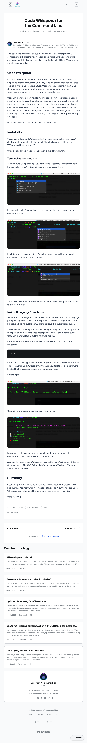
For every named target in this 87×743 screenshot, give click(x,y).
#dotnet (12, 507)
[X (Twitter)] (25, 43)
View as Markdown (63, 31)
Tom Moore (18, 42)
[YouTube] (45, 698)
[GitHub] (38, 698)
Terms (55, 714)
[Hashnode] (52, 698)
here (72, 139)
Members (32, 714)
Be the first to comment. (50, 536)
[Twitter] (34, 698)
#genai (45, 507)
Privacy (48, 714)
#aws (21, 507)
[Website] (49, 698)
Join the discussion (70, 528)
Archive (41, 714)
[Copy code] (77, 352)
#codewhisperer (33, 507)
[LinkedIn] (28, 43)
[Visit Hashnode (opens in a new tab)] (43, 731)
